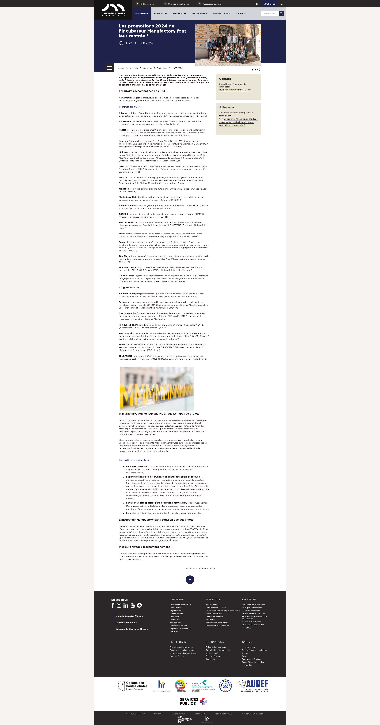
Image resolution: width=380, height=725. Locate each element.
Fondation (174, 617)
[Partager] (259, 70)
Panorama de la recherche (253, 605)
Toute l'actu (162, 68)
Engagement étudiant (251, 659)
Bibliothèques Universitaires (254, 650)
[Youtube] (132, 605)
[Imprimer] (254, 70)
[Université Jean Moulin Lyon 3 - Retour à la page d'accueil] (113, 10)
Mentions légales (223, 714)
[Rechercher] (281, 13)
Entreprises (199, 13)
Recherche (179, 13)
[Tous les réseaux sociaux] (139, 605)
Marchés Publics (177, 656)
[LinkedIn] (126, 605)
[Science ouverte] (203, 686)
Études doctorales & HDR (253, 614)
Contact (158, 714)
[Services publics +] (193, 701)
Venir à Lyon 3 (212, 653)
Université (141, 13)
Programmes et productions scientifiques (254, 617)
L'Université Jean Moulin (180, 605)
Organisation (175, 611)
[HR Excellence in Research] (161, 686)
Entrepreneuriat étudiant (217, 623)
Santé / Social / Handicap (253, 662)
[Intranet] (281, 3)
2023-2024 (177, 68)
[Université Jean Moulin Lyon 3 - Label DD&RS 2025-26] (181, 686)
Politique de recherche (252, 608)
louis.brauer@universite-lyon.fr (235, 90)
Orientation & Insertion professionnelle (223, 611)
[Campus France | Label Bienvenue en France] (225, 686)
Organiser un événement (180, 629)
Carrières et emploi (178, 626)
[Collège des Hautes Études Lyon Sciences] (132, 686)
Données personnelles (252, 714)
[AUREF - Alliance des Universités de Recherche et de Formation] (252, 686)
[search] (272, 13)
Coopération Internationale (218, 650)
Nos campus (175, 623)
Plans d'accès (178, 714)
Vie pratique (247, 665)
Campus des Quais (126, 622)
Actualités (147, 68)
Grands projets (176, 614)
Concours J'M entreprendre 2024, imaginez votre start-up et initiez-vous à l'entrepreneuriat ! (238, 122)
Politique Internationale (216, 647)
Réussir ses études (214, 614)
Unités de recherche (251, 611)
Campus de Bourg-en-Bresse (132, 629)
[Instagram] (119, 605)
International (222, 13)
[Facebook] (113, 605)
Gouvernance (175, 608)
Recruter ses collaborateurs (182, 650)
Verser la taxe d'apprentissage (183, 653)
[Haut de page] (190, 579)
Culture (245, 653)
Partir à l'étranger (213, 656)
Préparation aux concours (217, 626)
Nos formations (212, 605)
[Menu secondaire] (109, 67)
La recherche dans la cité (253, 625)
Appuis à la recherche (251, 622)
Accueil (121, 68)
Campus (241, 13)
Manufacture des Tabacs (129, 616)
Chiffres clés (175, 620)
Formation (160, 13)
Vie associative (248, 647)
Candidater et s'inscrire (216, 608)
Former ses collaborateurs (181, 647)
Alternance (210, 620)
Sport (244, 656)
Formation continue (214, 617)
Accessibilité (200, 714)
